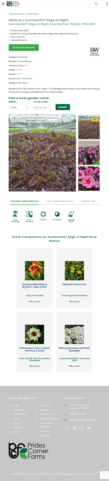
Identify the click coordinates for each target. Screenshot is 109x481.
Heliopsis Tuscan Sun (74, 284)
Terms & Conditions (49, 418)
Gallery (16, 418)
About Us (17, 423)
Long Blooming (15, 221)
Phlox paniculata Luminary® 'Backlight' (74, 349)
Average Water (71, 221)
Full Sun (43, 220)
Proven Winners (24, 61)
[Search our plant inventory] (96, 4)
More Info (34, 301)
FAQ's (16, 432)
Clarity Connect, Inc (87, 474)
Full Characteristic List (60, 201)
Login (16, 405)
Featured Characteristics (25, 201)
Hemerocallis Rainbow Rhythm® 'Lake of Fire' (34, 286)
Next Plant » (34, 14)
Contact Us (45, 431)
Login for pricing (24, 47)
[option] (42, 152)
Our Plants (18, 410)
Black (25, 83)
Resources (18, 427)
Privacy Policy (47, 414)
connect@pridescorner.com (83, 420)
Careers (44, 410)
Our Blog (44, 435)
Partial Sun (57, 220)
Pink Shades (27, 78)
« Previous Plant (17, 14)
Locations (45, 405)
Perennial (23, 57)
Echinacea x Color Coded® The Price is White (34, 349)
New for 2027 (20, 414)
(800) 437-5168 (77, 414)
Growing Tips (88, 201)
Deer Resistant (29, 221)
